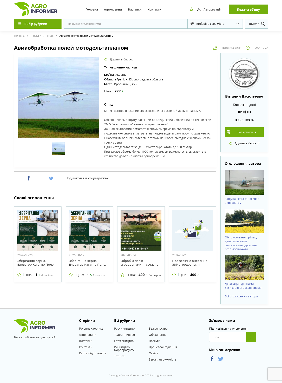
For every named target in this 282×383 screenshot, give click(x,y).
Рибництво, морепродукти (124, 348)
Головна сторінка (91, 328)
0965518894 (244, 120)
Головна (92, 9)
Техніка (119, 356)
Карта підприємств (92, 353)
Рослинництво (124, 328)
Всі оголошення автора (241, 296)
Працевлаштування (163, 347)
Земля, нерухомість (162, 359)
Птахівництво (124, 341)
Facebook (212, 358)
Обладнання (158, 335)
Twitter (221, 358)
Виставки (134, 9)
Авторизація (213, 9)
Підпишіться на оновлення (228, 328)
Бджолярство (158, 328)
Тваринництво (124, 335)
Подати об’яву (248, 9)
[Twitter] (51, 178)
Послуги (154, 341)
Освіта (153, 353)
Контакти (154, 9)
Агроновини (113, 9)
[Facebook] (28, 178)
